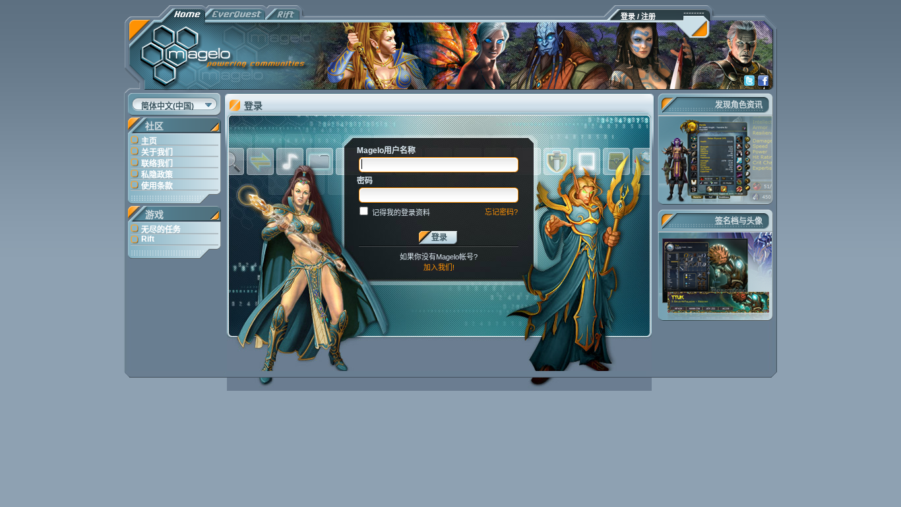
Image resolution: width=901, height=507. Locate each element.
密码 (365, 181)
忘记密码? (501, 212)
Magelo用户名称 (386, 150)
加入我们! (438, 267)
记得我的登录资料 (401, 213)
